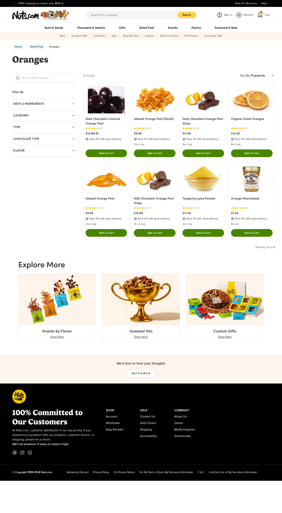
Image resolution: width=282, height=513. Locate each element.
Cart (265, 13)
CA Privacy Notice (124, 472)
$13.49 (235, 133)
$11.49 (186, 213)
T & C (201, 472)
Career (178, 423)
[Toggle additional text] (62, 3)
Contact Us (147, 416)
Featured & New (226, 28)
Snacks (173, 28)
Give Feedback (141, 373)
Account (111, 416)
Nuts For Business (246, 3)
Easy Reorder (115, 429)
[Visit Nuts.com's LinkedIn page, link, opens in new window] (30, 452)
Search (187, 15)
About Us (180, 416)
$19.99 (138, 213)
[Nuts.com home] (40, 15)
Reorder (248, 15)
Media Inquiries (184, 429)
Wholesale (113, 423)
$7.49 (234, 213)
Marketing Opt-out (77, 472)
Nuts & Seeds (54, 28)
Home (18, 46)
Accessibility (148, 436)
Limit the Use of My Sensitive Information (233, 472)
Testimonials (182, 436)
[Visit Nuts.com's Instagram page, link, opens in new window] (22, 452)
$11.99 (186, 133)
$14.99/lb (92, 133)
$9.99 (138, 133)
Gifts (122, 28)
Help (264, 3)
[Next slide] (16, 3)
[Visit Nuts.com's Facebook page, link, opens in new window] (14, 452)
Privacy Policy (101, 472)
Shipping (146, 429)
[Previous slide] (13, 3)
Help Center (148, 423)
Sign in (228, 15)
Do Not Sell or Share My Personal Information (166, 472)
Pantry (196, 28)
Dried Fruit (146, 28)
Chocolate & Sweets (91, 28)
